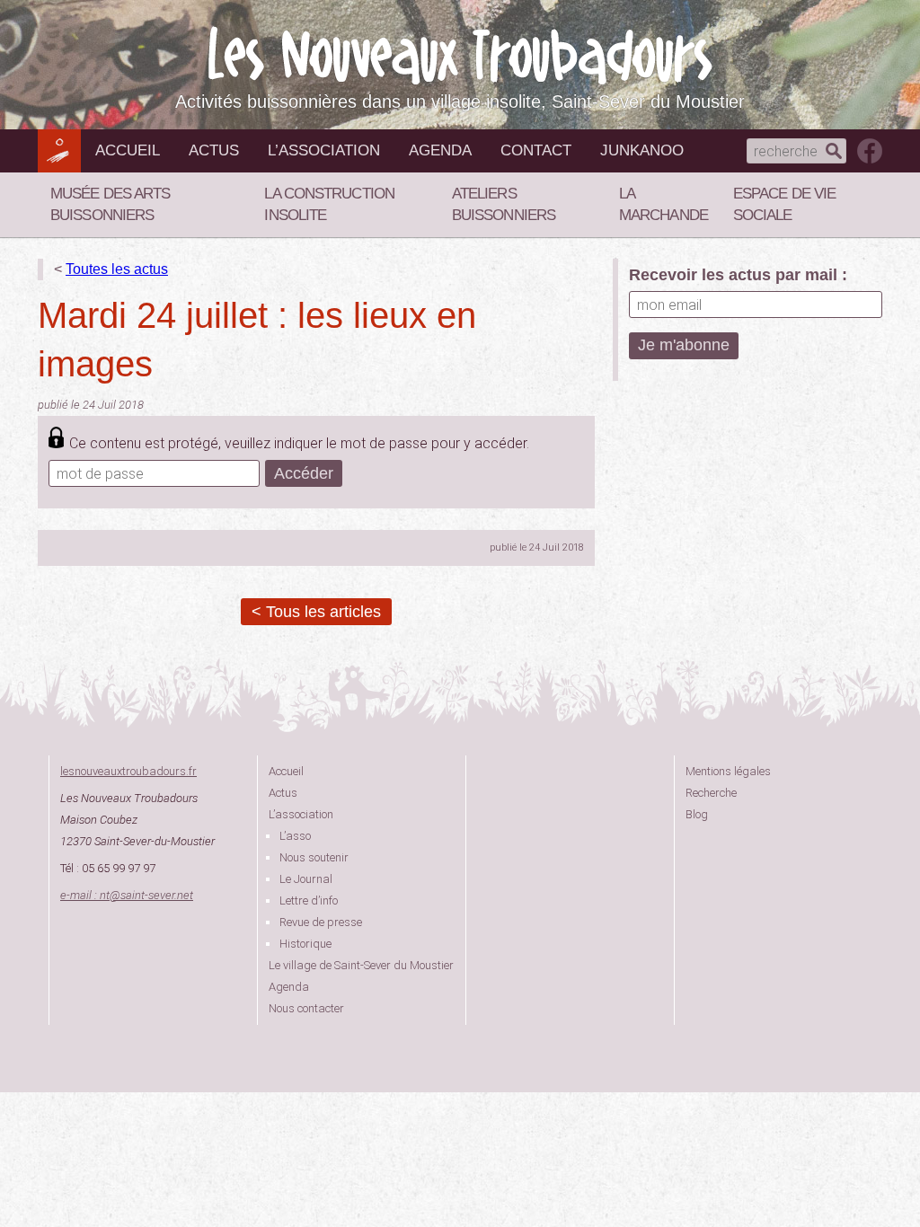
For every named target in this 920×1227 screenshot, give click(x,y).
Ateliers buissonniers (503, 204)
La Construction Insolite (329, 204)
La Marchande (663, 204)
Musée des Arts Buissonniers (110, 204)
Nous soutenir (314, 857)
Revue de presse (320, 922)
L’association (324, 150)
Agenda (440, 150)
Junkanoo (642, 150)
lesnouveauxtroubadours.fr (128, 771)
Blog (697, 814)
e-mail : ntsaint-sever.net (126, 895)
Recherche (711, 792)
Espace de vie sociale (784, 204)
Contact (535, 150)
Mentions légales (728, 771)
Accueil (127, 150)
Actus (214, 150)
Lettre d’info (308, 900)
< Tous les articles (316, 612)
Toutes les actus (117, 269)
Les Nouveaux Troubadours (460, 55)
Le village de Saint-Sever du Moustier (361, 965)
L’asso (295, 836)
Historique (305, 943)
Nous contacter (306, 1008)
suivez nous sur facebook (869, 150)
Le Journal (305, 879)
